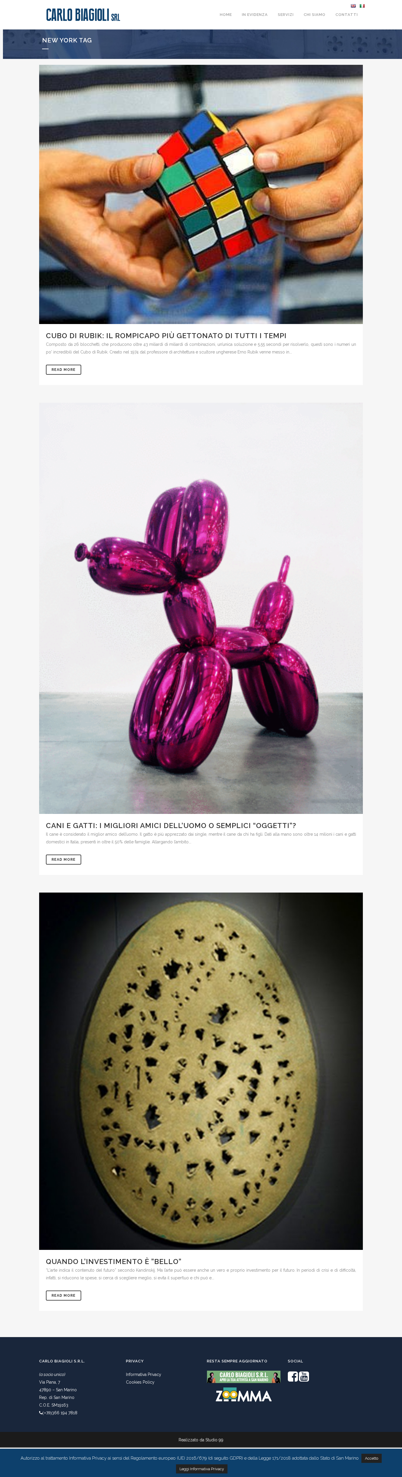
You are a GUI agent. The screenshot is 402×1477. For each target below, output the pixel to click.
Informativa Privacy (143, 1374)
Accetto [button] (371, 1458)
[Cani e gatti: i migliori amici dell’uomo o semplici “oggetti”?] (201, 608)
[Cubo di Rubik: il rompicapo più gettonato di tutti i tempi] (201, 194)
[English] (353, 6)
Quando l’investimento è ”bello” (114, 1261)
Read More (64, 370)
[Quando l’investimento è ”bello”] (201, 1071)
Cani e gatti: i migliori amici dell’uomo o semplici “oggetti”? (171, 825)
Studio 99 (214, 1440)
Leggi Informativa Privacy (202, 1469)
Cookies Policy (140, 1382)
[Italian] (362, 6)
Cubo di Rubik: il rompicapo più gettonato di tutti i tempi (166, 335)
